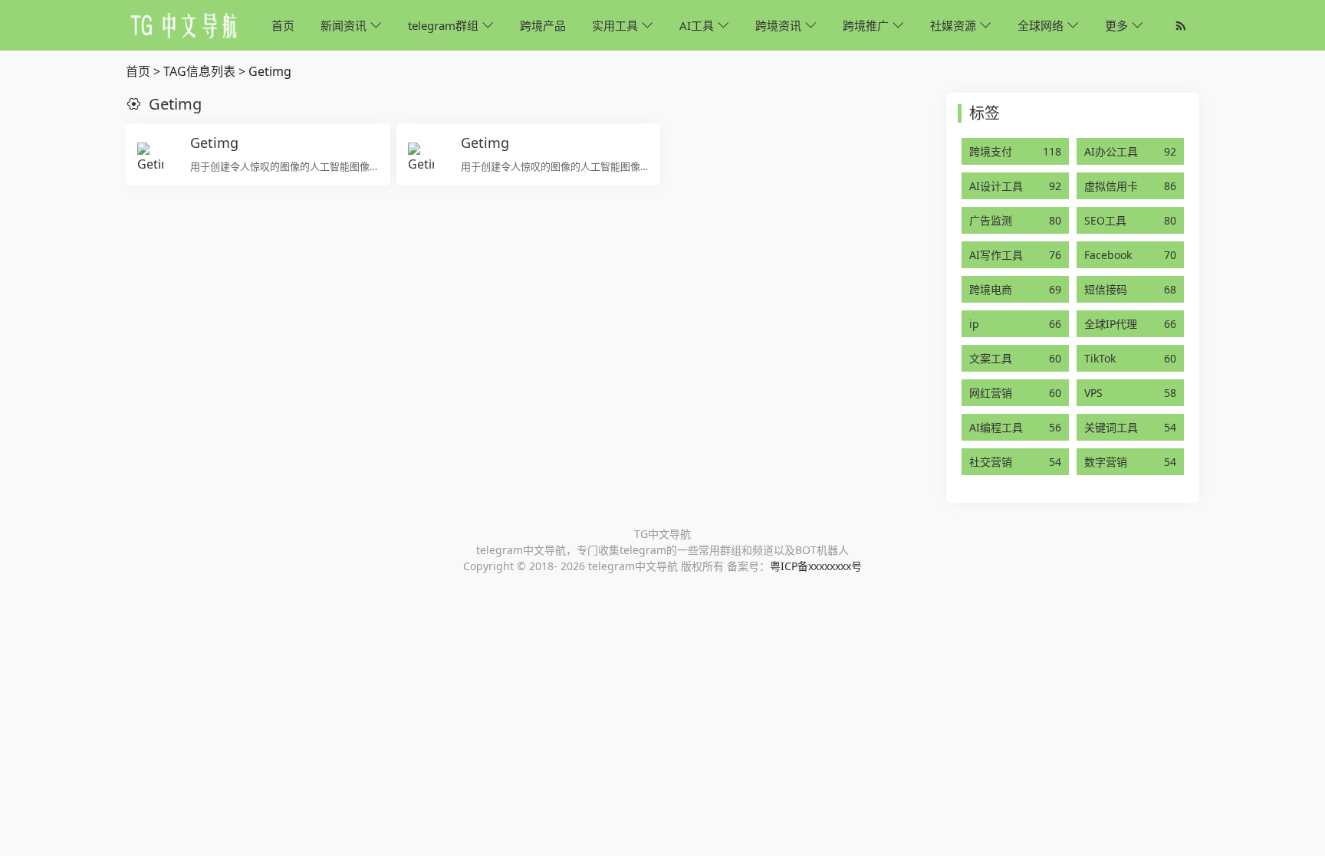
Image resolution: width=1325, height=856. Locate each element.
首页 (138, 71)
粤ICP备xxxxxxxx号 (816, 566)
